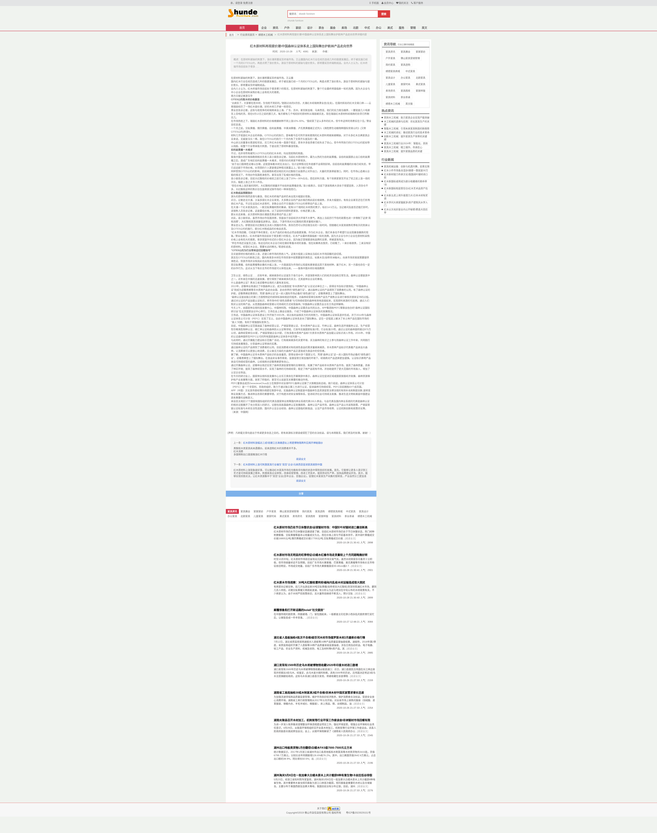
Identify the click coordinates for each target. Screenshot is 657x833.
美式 (390, 27)
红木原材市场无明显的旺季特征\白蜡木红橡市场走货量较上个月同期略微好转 (321, 554)
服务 (401, 27)
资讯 (275, 27)
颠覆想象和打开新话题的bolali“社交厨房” (299, 610)
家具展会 (405, 51)
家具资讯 (390, 51)
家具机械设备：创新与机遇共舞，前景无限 (406, 166)
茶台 (321, 27)
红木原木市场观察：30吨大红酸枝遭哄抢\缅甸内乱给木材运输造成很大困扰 (319, 582)
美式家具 (420, 84)
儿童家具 (390, 84)
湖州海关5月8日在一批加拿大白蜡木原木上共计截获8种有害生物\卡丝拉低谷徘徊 (323, 775)
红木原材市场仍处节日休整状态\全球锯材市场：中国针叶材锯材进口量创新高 (321, 527)
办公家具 (405, 77)
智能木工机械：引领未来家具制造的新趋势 (406, 128)
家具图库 (405, 90)
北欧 (355, 27)
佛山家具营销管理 (410, 58)
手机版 (375, 3)
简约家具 (390, 64)
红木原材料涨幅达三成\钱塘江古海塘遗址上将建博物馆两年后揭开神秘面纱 (283, 442)
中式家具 (410, 71)
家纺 (298, 27)
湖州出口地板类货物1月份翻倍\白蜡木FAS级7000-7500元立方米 (313, 747)
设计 (310, 27)
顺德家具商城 (393, 71)
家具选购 (405, 64)
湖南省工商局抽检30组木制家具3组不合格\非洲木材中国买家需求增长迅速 (319, 692)
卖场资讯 (390, 90)
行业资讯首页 (246, 34)
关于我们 (322, 808)
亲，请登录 (236, 3)
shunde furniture (295, 20)
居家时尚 (405, 84)
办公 (378, 27)
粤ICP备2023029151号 (358, 812)
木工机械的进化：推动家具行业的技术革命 (406, 132)
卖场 (344, 27)
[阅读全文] (350, 538)
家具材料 (390, 97)
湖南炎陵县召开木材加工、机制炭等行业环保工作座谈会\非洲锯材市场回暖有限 (322, 720)
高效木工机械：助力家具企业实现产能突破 (406, 117)
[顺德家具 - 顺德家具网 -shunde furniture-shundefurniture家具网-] (243, 12)
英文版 (409, 103)
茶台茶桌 (405, 97)
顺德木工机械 (264, 34)
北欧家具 (420, 77)
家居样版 (420, 90)
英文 (424, 27)
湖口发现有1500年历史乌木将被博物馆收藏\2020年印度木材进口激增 (316, 665)
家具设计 (390, 77)
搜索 (383, 13)
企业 (264, 27)
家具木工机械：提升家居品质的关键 (403, 151)
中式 (367, 27)
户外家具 (390, 58)
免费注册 (248, 3)
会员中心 (389, 3)
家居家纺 (420, 51)
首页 (242, 27)
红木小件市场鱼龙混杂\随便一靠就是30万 (406, 170)
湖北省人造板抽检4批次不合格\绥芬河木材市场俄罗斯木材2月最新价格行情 (319, 637)
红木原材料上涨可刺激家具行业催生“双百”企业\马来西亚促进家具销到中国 (282, 464)
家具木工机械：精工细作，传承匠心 (403, 147)
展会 (333, 27)
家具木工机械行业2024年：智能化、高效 (406, 143)
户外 (287, 27)
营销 (413, 27)
